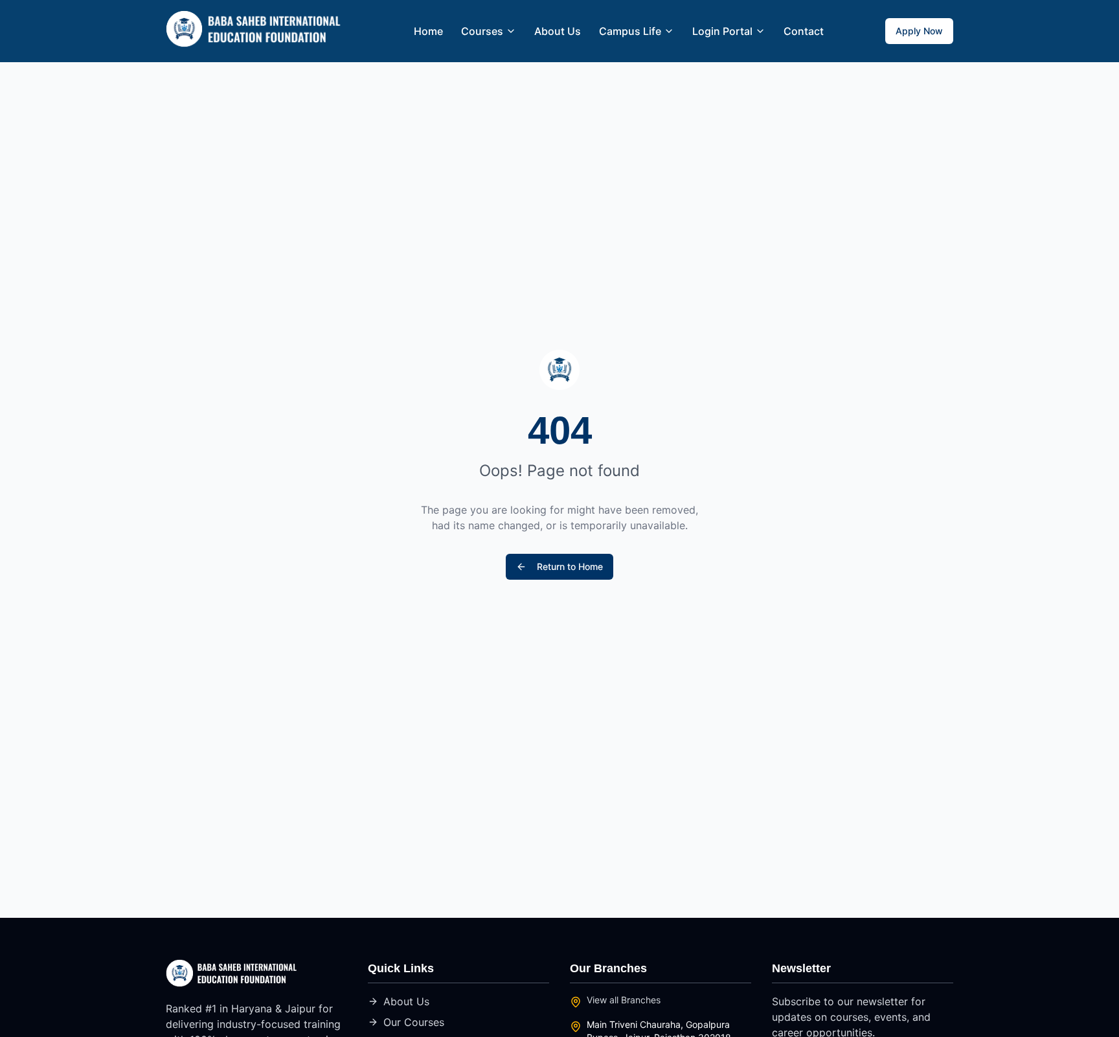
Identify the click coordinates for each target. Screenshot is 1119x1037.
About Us (557, 31)
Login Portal (722, 31)
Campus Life (630, 31)
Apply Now (919, 30)
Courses (482, 31)
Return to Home (570, 566)
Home (428, 31)
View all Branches (624, 999)
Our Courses (413, 1022)
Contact (804, 31)
